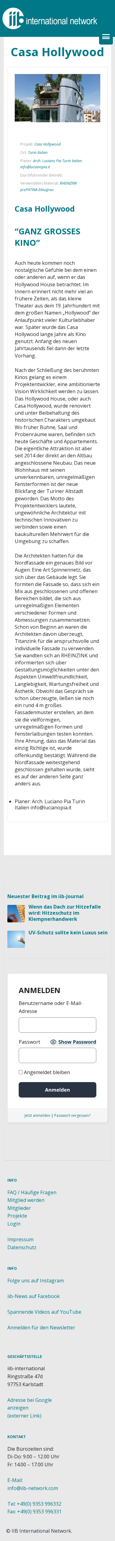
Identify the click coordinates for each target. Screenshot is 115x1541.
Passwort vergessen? (72, 1115)
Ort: (23, 152)
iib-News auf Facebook (33, 1296)
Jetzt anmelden (37, 1115)
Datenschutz (21, 1247)
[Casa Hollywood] (57, 98)
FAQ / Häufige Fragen (31, 1192)
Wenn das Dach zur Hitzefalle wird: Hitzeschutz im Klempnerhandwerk (65, 912)
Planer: (26, 160)
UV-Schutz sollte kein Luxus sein (68, 932)
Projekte (17, 1215)
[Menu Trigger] (106, 38)
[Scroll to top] (58, 867)
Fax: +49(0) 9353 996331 (34, 1511)
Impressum (20, 1239)
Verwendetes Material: (39, 183)
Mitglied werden (25, 1200)
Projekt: (26, 144)
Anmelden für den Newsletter (41, 1327)
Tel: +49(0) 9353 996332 (34, 1503)
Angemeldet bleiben (46, 1072)
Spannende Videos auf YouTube (44, 1311)
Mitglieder (19, 1208)
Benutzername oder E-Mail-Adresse (50, 1007)
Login (14, 1223)
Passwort (29, 1041)
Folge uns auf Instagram (35, 1280)
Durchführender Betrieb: (41, 175)
